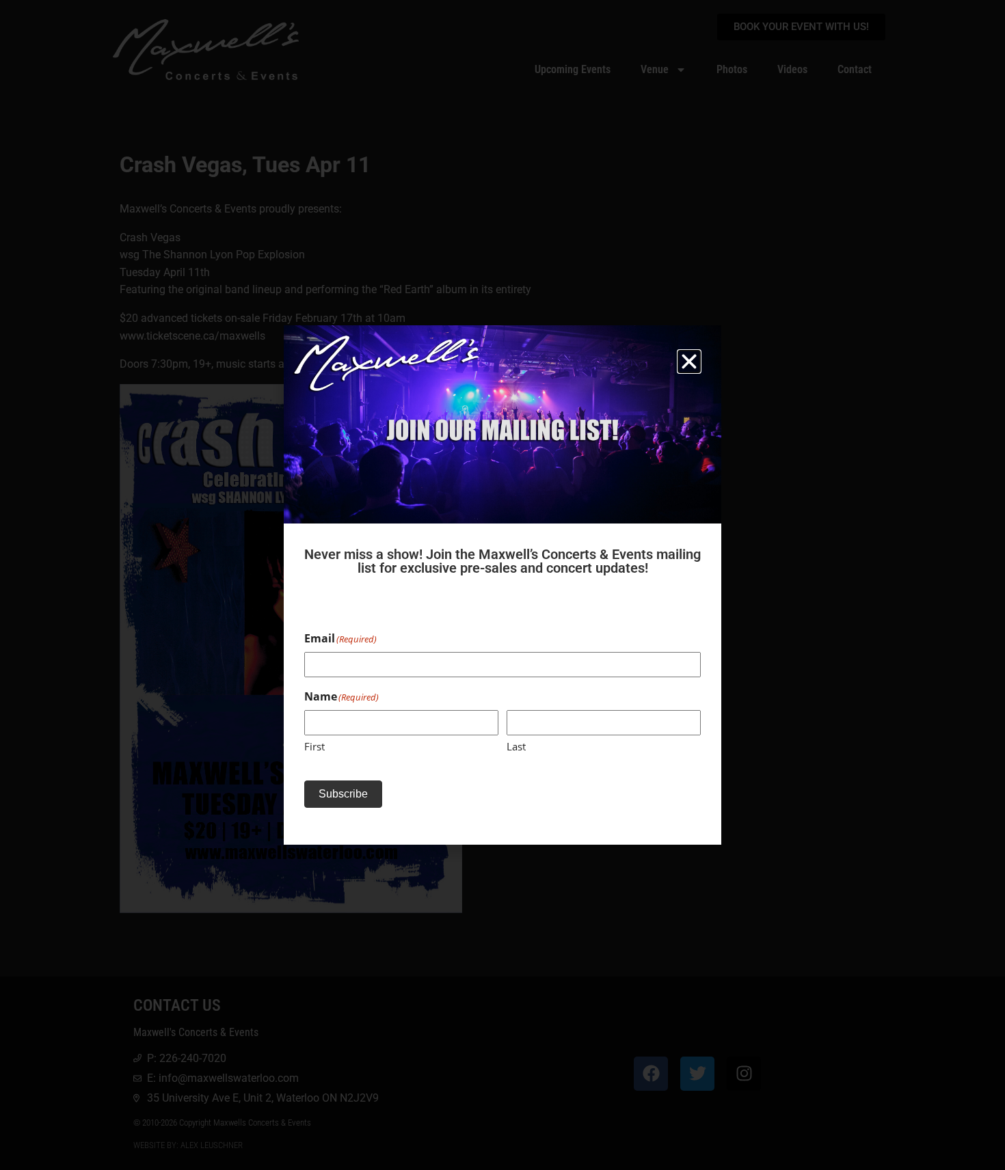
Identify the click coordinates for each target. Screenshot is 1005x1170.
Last (516, 746)
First (314, 746)
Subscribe (343, 794)
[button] (689, 361)
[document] (502, 585)
